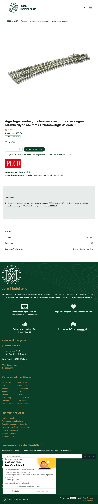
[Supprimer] (8, 149)
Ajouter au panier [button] (35, 149)
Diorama (5, 385)
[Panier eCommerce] (84, 7)
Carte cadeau (22, 394)
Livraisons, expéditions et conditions (16, 427)
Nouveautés (22, 382)
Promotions (22, 385)
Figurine (5, 391)
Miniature (5, 394)
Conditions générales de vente (14, 424)
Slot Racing (6, 398)
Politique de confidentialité (12, 421)
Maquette (5, 388)
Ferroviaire (6, 382)
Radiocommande (8, 404)
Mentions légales (9, 418)
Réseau (24, 21)
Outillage (5, 401)
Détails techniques (13, 137)
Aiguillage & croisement (39, 21)
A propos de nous (9, 433)
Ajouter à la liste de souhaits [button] (19, 155)
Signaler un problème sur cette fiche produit (53, 155)
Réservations (22, 388)
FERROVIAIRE (12, 21)
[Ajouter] (20, 149)
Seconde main (23, 398)
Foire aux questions (10, 430)
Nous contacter (8, 436)
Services (20, 391)
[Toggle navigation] (90, 7)
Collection (21, 401)
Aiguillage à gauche (60, 21)
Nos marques (22, 404)
